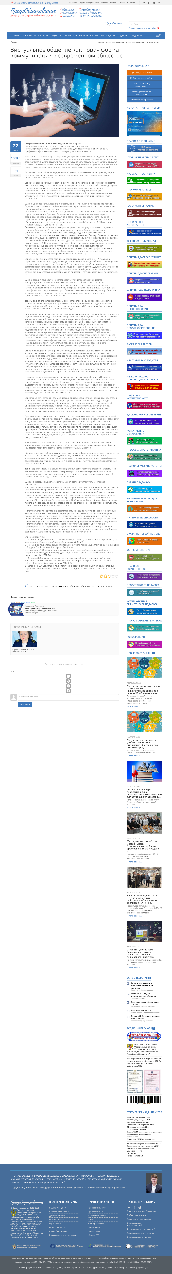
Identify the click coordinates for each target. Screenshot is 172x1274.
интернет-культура (102, 586)
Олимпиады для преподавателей (134, 1224)
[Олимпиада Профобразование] (144, 335)
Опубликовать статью (136, 1215)
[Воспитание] (144, 264)
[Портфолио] (144, 557)
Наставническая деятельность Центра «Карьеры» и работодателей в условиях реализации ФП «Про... (144, 899)
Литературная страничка (141, 99)
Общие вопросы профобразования (145, 1012)
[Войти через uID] (68, 676)
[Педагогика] (144, 297)
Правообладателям (58, 1231)
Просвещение (94, 1231)
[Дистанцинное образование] (144, 405)
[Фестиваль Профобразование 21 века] (144, 627)
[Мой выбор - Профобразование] (144, 213)
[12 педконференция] (144, 644)
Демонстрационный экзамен (143, 1006)
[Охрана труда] (144, 489)
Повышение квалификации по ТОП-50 (145, 1003)
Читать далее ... (134, 706)
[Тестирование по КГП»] (144, 611)
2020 (148, 42)
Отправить (25, 704)
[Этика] (144, 456)
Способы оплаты (56, 1219)
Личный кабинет (114, 23)
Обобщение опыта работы (141, 78)
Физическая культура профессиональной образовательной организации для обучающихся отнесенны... (144, 793)
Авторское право (57, 1227)
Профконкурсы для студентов (140, 1233)
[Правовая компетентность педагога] (144, 576)
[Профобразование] (144, 148)
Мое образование (96, 1223)
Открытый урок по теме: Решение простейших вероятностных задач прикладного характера (140, 953)
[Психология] (144, 473)
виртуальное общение (67, 586)
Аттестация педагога (141, 1010)
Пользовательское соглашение (63, 1235)
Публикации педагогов (141, 72)
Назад (14, 42)
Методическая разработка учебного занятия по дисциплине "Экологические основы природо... (143, 743)
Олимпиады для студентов (139, 1237)
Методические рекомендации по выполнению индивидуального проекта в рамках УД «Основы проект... (144, 689)
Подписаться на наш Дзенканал (141, 1211)
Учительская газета (97, 1215)
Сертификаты (55, 1223)
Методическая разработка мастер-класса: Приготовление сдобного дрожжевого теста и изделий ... (143, 846)
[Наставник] (144, 180)
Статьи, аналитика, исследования (141, 84)
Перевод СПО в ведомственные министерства (145, 1017)
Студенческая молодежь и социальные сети (24, 642)
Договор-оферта (57, 1215)
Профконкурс (94, 1227)
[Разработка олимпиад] (144, 248)
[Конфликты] (144, 440)
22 (161, 42)
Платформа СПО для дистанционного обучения (143, 994)
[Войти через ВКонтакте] (68, 681)
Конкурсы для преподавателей (141, 1229)
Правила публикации (59, 1212)
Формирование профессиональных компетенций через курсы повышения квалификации (41, 611)
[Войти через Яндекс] (68, 685)
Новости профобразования (142, 990)
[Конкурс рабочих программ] (144, 196)
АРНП (90, 1219)
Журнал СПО (93, 1235)
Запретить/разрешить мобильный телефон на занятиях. (142, 985)
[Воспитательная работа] (144, 232)
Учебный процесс (138, 998)
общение (86, 586)
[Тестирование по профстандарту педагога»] (144, 592)
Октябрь (154, 42)
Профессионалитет (96, 1208)
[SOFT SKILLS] (144, 386)
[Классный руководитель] (144, 367)
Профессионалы (95, 1212)
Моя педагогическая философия (141, 92)
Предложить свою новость (139, 1219)
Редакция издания (57, 1208)
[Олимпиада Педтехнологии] (144, 316)
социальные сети (44, 586)
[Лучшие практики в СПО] (144, 164)
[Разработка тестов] (144, 351)
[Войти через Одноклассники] (68, 690)
